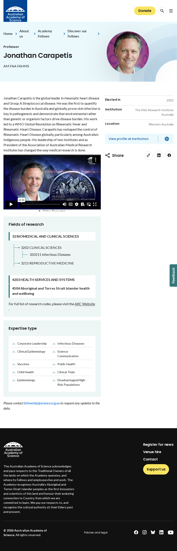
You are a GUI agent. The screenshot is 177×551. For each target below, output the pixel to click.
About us (24, 33)
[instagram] (144, 532)
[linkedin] (159, 155)
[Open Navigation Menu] (171, 10)
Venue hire (152, 451)
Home (8, 33)
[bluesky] (153, 532)
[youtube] (171, 532)
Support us (156, 469)
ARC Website (85, 304)
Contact (150, 459)
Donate (144, 10)
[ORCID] (167, 139)
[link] (148, 155)
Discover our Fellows (77, 33)
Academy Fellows (45, 33)
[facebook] (169, 155)
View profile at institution (128, 139)
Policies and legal (95, 532)
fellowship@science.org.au (42, 403)
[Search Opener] (162, 11)
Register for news (158, 444)
